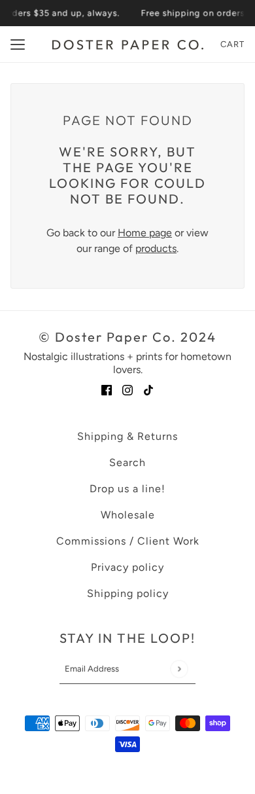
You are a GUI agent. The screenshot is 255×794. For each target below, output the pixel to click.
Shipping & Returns (127, 436)
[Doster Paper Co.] (127, 45)
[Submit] (179, 668)
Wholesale (128, 515)
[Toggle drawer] (17, 44)
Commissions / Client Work (127, 541)
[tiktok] (148, 389)
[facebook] (106, 389)
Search (127, 462)
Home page (145, 232)
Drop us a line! (127, 488)
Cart (232, 44)
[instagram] (127, 389)
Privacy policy (127, 567)
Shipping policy (128, 593)
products (156, 248)
